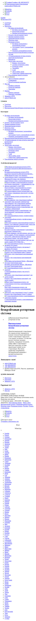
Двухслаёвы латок (18, 71)
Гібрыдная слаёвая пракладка (21, 73)
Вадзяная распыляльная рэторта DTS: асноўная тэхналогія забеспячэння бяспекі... (19, 173)
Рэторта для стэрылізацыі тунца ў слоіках (18, 294)
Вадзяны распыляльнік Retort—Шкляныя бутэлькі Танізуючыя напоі (18, 265)
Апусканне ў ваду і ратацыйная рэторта (21, 135)
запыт (10, 356)
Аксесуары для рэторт (15, 61)
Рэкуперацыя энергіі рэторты (18, 75)
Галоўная (8, 23)
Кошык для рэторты (18, 63)
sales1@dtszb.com (16, 5)
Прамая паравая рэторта (16, 37)
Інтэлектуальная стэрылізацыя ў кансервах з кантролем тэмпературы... (19, 230)
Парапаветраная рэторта (16, 38)
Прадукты (8, 26)
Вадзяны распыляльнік (15, 28)
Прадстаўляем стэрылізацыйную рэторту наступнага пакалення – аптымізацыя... (18, 188)
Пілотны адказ (13, 40)
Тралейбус (15, 68)
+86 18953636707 (20, 2)
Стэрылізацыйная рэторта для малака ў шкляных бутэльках (17, 248)
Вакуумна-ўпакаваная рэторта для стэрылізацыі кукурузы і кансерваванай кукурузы (18, 289)
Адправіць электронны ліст (10, 421)
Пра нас (7, 84)
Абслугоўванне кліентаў (16, 78)
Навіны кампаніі (13, 92)
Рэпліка (25, 406)
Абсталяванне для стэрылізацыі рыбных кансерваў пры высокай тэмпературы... (18, 204)
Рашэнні (7, 24)
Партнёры (11, 89)
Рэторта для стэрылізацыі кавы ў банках (18, 252)
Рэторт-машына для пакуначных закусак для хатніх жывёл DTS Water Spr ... (19, 241)
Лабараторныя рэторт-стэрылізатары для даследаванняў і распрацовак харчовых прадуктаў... (18, 212)
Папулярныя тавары (15, 402)
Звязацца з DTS (10, 96)
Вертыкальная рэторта (8, 404)
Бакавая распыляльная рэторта (22, 33)
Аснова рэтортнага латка (20, 64)
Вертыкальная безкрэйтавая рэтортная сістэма (20, 108)
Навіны (7, 91)
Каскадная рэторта (18, 31)
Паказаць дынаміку (14, 94)
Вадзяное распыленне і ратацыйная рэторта (19, 44)
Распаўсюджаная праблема (17, 82)
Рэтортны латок (17, 66)
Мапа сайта (27, 402)
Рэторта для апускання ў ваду (18, 35)
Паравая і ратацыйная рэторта (22, 50)
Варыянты (11, 59)
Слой (14, 70)
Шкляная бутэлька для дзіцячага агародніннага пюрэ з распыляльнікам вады (19, 180)
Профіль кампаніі (14, 85)
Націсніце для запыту (8, 399)
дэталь (14, 356)
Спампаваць (12, 80)
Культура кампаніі (14, 87)
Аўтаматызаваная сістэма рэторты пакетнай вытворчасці (19, 56)
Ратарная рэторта (14, 42)
